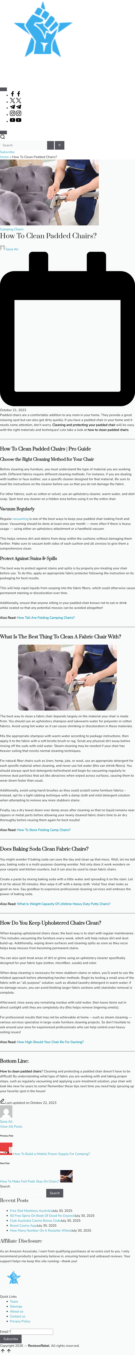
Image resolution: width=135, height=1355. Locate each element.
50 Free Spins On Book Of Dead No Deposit (42, 1215)
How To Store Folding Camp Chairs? (43, 830)
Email (5, 1331)
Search (5, 1186)
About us (16, 1311)
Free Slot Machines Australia (31, 1211)
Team (14, 1301)
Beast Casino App (23, 1225)
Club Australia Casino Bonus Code (35, 1220)
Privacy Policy (20, 1321)
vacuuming (21, 519)
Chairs (19, 229)
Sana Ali (6, 1121)
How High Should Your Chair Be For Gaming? (50, 1042)
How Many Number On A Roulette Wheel (40, 1230)
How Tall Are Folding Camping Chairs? (46, 617)
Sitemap (16, 1306)
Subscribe (10, 1339)
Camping (6, 229)
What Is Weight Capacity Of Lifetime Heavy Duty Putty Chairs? (63, 904)
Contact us (17, 1316)
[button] (50, 145)
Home (4, 157)
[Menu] (3, 89)
